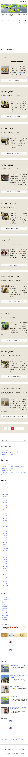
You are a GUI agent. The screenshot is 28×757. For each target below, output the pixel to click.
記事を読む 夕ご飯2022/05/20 (14, 191)
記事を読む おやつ (13, 80)
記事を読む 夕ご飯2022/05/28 (14, 116)
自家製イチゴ (5, 240)
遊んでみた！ (5, 610)
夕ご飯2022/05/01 (7, 352)
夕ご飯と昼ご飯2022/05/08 (10, 277)
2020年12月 (5, 566)
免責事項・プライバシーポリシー (10, 454)
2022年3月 (4, 542)
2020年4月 (4, 577)
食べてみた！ (20, 61)
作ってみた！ (13, 61)
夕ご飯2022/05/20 (7, 165)
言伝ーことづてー (6, 470)
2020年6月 (4, 572)
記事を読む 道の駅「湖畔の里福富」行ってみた (14, 416)
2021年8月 (4, 550)
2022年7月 (4, 533)
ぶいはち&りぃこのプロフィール (10, 452)
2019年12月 (5, 585)
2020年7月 (4, 570)
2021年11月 (5, 546)
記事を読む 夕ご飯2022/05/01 (14, 376)
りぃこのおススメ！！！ (8, 597)
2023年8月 (4, 518)
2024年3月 (4, 513)
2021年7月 (4, 553)
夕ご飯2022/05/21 (7, 128)
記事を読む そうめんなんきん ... (14, 340)
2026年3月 (4, 492)
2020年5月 (4, 574)
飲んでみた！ (8, 393)
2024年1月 (4, 516)
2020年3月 (4, 579)
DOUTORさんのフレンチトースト (10, 464)
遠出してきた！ (5, 615)
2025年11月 (5, 494)
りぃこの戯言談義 (6, 599)
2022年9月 (4, 529)
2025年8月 (4, 496)
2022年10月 (5, 526)
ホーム (3, 49)
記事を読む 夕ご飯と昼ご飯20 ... (14, 301)
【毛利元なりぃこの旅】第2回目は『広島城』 (13, 466)
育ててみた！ (13, 244)
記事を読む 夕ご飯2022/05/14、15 (14, 228)
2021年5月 (4, 557)
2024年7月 (4, 507)
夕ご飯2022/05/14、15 (8, 203)
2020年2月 (4, 581)
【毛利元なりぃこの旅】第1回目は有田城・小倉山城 (13, 474)
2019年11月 (5, 588)
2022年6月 (4, 535)
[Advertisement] (14, 36)
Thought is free (22, 753)
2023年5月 (4, 522)
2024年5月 (4, 509)
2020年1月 (4, 583)
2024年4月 (4, 511)
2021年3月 (4, 561)
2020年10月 (5, 568)
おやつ (3, 57)
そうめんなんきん (6, 313)
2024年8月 (4, 505)
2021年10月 (5, 548)
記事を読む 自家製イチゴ (13, 265)
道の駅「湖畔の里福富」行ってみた (12, 388)
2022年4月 (4, 540)
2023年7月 (4, 520)
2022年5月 (4, 537)
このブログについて (7, 450)
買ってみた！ (19, 168)
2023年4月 (4, 524)
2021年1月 (4, 564)
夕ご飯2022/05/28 (7, 92)
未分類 (3, 604)
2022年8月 (4, 531)
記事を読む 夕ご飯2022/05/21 (14, 153)
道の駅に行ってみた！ (21, 392)
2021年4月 (4, 559)
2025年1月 (4, 502)
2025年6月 (4, 498)
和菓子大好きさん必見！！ (8, 468)
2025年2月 (4, 500)
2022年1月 (4, 544)
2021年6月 (4, 555)
